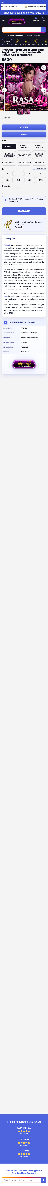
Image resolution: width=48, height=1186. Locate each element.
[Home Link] (16, 21)
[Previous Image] (4, 90)
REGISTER (24, 127)
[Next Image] (43, 90)
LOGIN (24, 134)
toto (5, 296)
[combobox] (21, 29)
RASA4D (24, 211)
